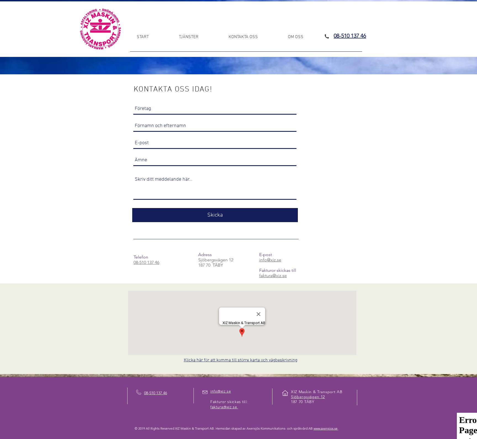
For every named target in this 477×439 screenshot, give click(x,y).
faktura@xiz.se (273, 275)
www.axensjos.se (326, 428)
